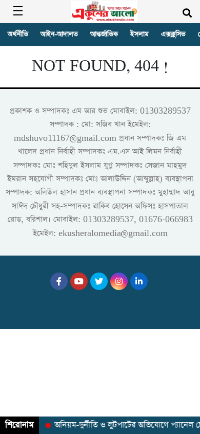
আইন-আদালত (59, 34)
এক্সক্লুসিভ (173, 34)
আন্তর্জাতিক (104, 34)
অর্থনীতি (18, 34)
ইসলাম (139, 34)
